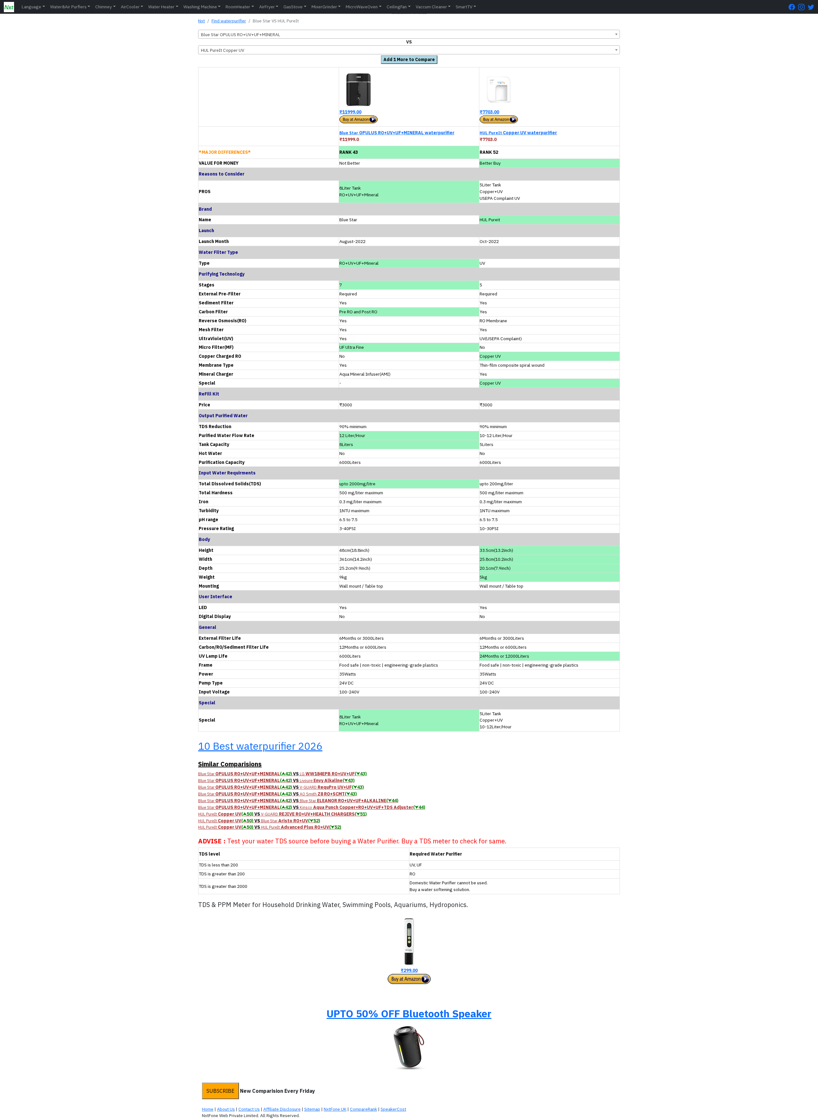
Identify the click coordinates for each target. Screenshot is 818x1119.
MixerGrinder (324, 7)
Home (207, 1109)
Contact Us (249, 1109)
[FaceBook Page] (793, 7)
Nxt (201, 21)
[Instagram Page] (803, 7)
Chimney (103, 7)
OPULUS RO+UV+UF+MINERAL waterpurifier (396, 133)
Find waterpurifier (229, 21)
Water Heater (161, 7)
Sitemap (312, 1109)
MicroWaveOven (362, 7)
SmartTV (464, 7)
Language (31, 7)
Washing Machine (200, 7)
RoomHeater (238, 7)
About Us (226, 1109)
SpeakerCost (393, 1109)
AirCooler (130, 7)
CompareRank (363, 1109)
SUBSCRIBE (220, 1091)
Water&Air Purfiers (68, 7)
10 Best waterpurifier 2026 (260, 746)
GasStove (293, 7)
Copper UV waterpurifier (518, 133)
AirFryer (267, 7)
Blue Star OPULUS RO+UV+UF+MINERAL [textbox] (240, 34)
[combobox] (409, 34)
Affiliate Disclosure (282, 1109)
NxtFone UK (335, 1109)
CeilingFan (397, 7)
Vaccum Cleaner (431, 7)
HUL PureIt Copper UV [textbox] (222, 50)
